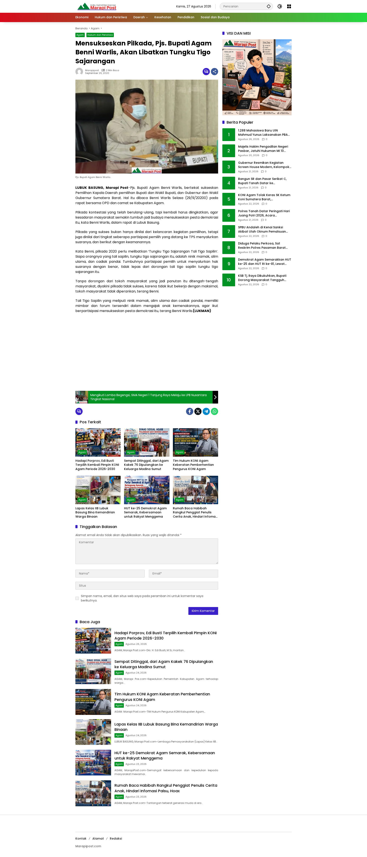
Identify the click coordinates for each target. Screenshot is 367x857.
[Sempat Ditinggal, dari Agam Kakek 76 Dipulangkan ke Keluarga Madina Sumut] (146, 442)
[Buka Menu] (289, 6)
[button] (268, 6)
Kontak (80, 838)
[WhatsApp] (214, 411)
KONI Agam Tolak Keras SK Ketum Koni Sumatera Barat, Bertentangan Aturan (264, 197)
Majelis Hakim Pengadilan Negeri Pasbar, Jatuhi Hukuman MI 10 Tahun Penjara (263, 149)
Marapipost (92, 70)
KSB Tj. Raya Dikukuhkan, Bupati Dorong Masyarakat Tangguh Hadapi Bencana (262, 278)
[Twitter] (198, 411)
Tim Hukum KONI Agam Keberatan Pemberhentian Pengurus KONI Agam (193, 465)
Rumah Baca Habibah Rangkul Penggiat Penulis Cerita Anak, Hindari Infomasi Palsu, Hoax (195, 512)
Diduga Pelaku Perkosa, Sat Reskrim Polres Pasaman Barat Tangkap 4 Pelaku (262, 246)
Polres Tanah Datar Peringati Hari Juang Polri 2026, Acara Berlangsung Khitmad (264, 213)
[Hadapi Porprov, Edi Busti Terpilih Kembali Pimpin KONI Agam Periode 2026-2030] (98, 442)
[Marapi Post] (96, 6)
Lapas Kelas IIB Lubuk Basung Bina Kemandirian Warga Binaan (95, 512)
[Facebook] (189, 411)
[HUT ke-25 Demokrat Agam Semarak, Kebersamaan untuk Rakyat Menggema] (146, 490)
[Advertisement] (146, 357)
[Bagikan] (214, 71)
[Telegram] (206, 411)
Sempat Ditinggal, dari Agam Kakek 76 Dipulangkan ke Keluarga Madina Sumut (146, 465)
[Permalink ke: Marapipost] (80, 71)
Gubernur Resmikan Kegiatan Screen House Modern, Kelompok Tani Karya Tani (263, 165)
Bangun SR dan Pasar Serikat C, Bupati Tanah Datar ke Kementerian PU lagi (262, 181)
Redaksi (116, 838)
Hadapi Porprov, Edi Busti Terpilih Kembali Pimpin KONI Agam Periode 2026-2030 (97, 465)
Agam (80, 35)
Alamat (98, 838)
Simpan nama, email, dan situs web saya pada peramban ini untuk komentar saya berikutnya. (142, 598)
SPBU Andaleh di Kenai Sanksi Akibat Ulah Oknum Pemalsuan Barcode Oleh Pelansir (262, 230)
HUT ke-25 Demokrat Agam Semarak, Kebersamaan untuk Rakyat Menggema (145, 512)
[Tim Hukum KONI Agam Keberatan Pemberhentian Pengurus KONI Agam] (195, 442)
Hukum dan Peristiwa (100, 35)
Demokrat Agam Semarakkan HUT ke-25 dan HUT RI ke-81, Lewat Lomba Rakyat (264, 262)
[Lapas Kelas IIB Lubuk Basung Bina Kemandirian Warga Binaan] (98, 490)
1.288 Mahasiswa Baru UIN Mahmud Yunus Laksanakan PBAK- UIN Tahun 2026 (264, 133)
